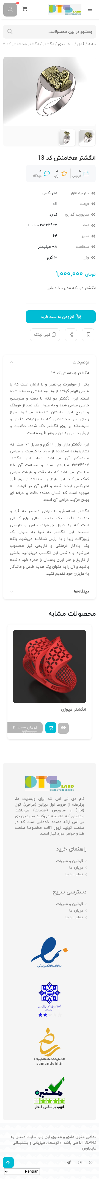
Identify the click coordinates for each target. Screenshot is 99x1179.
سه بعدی (65, 44)
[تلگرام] (68, 1162)
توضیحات (81, 362)
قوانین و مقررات (69, 861)
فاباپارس (89, 1148)
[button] (50, 727)
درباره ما (76, 867)
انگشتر (48, 44)
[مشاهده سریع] (62, 728)
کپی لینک (42, 334)
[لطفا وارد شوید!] (10, 10)
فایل (80, 44)
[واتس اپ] (90, 1162)
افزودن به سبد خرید (57, 317)
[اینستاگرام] (79, 1162)
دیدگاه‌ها (81, 591)
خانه (92, 44)
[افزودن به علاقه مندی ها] (88, 334)
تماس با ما (74, 874)
